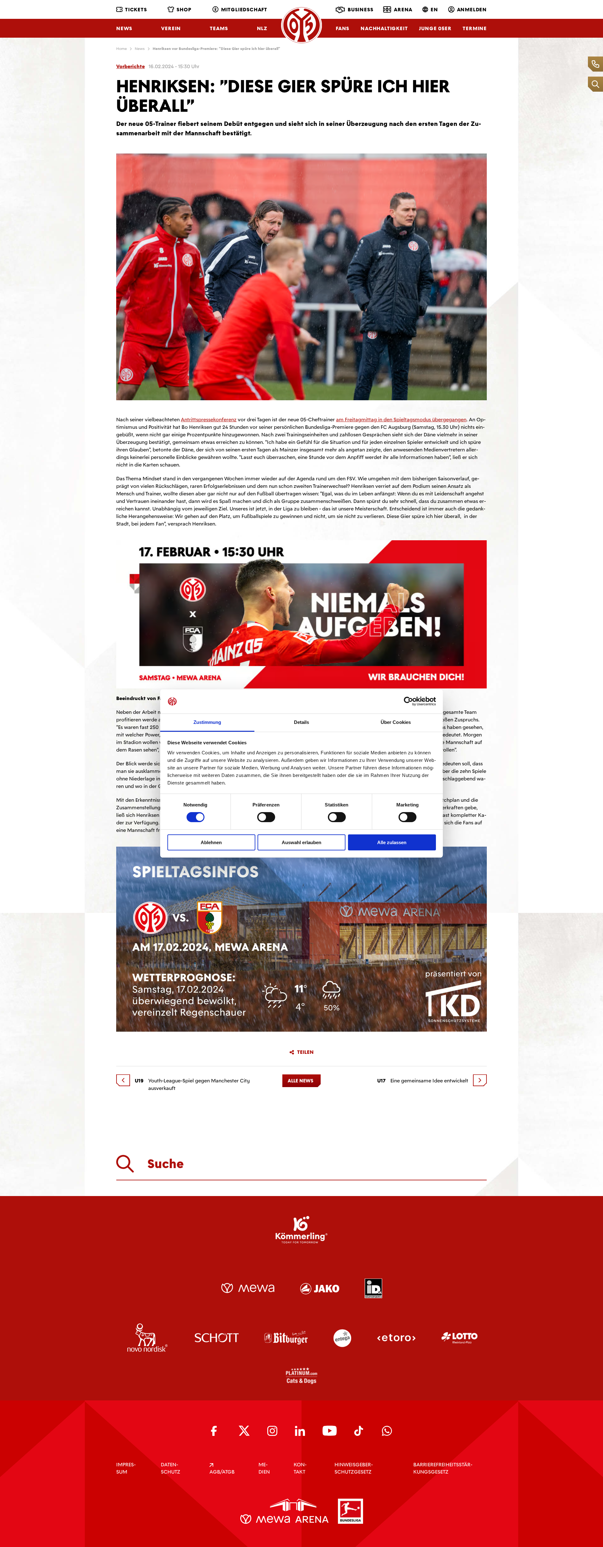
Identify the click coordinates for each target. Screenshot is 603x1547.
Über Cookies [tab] (396, 722)
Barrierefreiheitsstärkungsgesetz (442, 1468)
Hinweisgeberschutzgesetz (353, 1468)
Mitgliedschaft (244, 9)
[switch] (266, 817)
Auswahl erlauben (301, 842)
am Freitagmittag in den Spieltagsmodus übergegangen (401, 419)
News (124, 28)
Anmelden (472, 9)
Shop (184, 9)
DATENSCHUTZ (170, 1468)
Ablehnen (211, 842)
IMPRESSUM (126, 1468)
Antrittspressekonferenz (208, 419)
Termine (475, 28)
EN (434, 9)
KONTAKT (300, 1468)
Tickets (136, 9)
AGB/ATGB (222, 1472)
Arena (403, 9)
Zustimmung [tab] (207, 722)
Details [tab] (301, 722)
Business (360, 9)
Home (121, 48)
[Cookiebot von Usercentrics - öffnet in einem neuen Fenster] (408, 701)
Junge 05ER (435, 28)
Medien (264, 1468)
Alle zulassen (391, 842)
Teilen (305, 1052)
